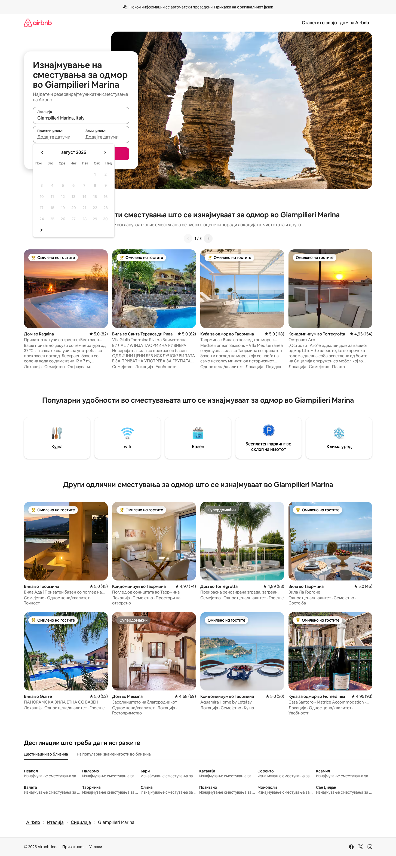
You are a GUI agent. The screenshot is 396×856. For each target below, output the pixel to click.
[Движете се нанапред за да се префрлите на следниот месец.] (105, 152)
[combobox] (81, 118)
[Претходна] (188, 238)
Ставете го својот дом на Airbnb (335, 23)
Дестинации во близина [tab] (46, 754)
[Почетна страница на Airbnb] (38, 22)
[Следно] (208, 238)
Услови (95, 846)
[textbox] (57, 137)
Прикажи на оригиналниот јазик (243, 7)
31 (42, 230)
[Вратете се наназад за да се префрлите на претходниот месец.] (42, 152)
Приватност (73, 846)
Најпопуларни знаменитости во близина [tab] (114, 754)
